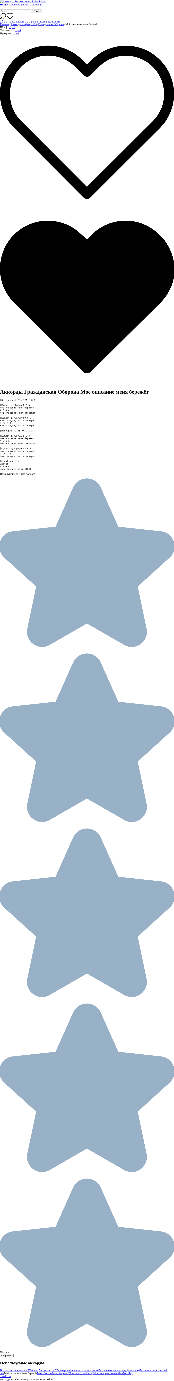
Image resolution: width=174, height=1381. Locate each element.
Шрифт (4, 27)
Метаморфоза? (47, 1370)
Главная (4, 24)
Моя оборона (44, 1373)
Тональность (7, 30)
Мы (119, 1373)
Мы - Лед (127, 1373)
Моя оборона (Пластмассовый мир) (72, 1373)
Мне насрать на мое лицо (83, 1370)
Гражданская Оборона (51, 24)
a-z (58, 21)
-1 (10, 27)
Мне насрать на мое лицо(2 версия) (118, 1370)
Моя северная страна (105, 1373)
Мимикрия (62, 1370)
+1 (13, 27)
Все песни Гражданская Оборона (19, 1370)
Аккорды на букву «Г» (24, 24)
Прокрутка (6, 33)
